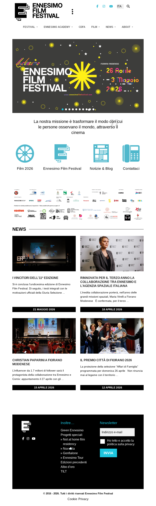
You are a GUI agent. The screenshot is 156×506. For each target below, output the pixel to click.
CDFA (82, 27)
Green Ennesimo (72, 430)
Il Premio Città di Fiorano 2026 (106, 360)
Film (94, 27)
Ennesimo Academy (57, 27)
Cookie (72, 499)
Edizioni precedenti (74, 462)
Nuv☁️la (69, 448)
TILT (64, 471)
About (126, 27)
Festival (29, 27)
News (110, 27)
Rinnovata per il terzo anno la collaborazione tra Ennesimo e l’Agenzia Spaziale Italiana (108, 281)
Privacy (83, 499)
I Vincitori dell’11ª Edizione (35, 277)
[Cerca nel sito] (128, 6)
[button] (63, 109)
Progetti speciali (71, 434)
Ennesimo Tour (73, 457)
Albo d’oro (68, 466)
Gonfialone (70, 453)
